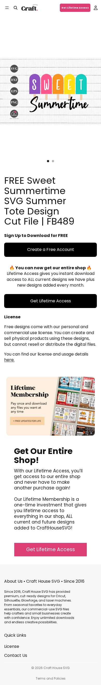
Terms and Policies (51, 678)
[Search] (15, 7)
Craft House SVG (57, 668)
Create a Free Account (50, 249)
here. (9, 360)
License (11, 646)
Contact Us (15, 655)
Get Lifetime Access (75, 7)
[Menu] (7, 8)
